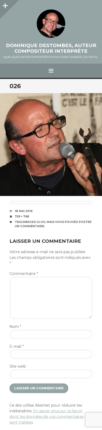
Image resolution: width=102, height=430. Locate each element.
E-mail (16, 346)
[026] (51, 144)
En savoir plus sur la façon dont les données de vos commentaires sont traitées (46, 417)
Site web (17, 366)
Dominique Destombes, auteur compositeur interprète (51, 48)
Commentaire (23, 273)
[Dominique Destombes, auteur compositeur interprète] (51, 23)
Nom (15, 326)
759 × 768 (22, 216)
